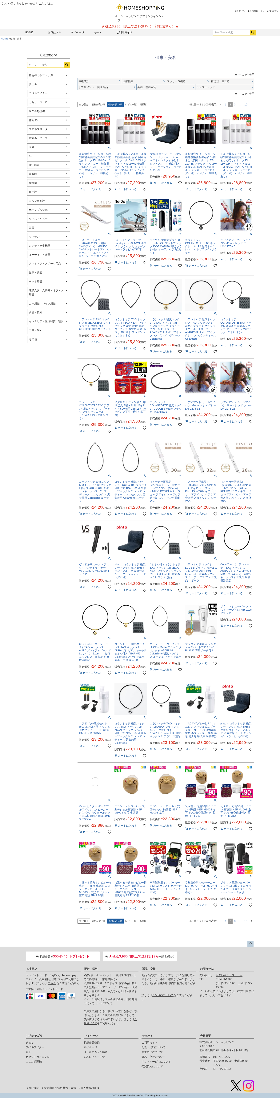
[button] (220, 104)
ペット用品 (35, 281)
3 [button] (235, 104)
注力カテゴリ (34, 1035)
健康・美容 (35, 272)
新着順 (143, 104)
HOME (29, 32)
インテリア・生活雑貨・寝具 (46, 321)
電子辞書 (34, 164)
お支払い (31, 968)
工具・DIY (35, 330)
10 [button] (245, 104)
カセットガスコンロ (38, 1056)
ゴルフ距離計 (37, 200)
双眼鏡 (33, 173)
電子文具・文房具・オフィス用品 (46, 292)
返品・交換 (149, 968)
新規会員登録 (92, 1042)
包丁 (31, 156)
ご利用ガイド (124, 32)
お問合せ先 (207, 968)
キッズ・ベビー (38, 218)
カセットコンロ (38, 102)
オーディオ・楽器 (39, 254)
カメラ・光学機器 (39, 245)
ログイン (240, 11)
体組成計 (34, 120)
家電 (31, 227)
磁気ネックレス (38, 138)
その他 (33, 339)
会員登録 (253, 11)
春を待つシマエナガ (41, 75)
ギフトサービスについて (156, 1061)
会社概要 (205, 1035)
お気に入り (54, 32)
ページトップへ (250, 944)
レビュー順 (131, 104)
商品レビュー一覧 (94, 1056)
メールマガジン (270, 11)
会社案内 (34, 1087)
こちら (52, 983)
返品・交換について (154, 1056)
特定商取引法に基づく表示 (60, 1087)
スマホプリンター (39, 129)
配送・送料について (154, 1047)
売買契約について (152, 1066)
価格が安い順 (98, 104)
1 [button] (225, 104)
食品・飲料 (35, 312)
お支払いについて (152, 1052)
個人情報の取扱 (90, 1087)
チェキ (33, 84)
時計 (31, 147)
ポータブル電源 (38, 209)
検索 (253, 32)
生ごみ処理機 (37, 111)
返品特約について (163, 995)
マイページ (77, 32)
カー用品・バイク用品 (42, 303)
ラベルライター (38, 93)
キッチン (34, 236)
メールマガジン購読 (96, 1052)
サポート (147, 1035)
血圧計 (33, 191)
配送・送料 (91, 968)
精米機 (33, 182)
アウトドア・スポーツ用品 (45, 263)
